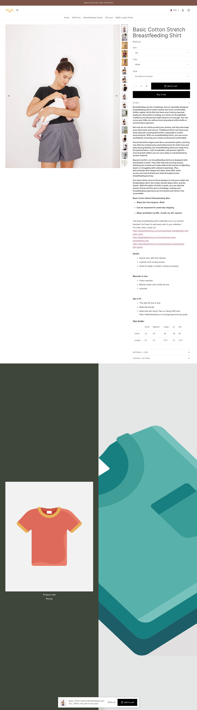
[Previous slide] (8, 96)
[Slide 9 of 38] (125, 96)
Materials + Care (140, 352)
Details (136, 103)
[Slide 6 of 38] (125, 70)
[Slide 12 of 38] (125, 121)
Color (135, 59)
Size (135, 47)
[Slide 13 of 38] (125, 130)
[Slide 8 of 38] (125, 87)
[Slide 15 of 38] (125, 146)
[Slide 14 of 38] (125, 138)
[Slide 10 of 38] (125, 104)
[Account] (183, 10)
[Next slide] (117, 96)
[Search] (17, 10)
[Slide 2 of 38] (125, 37)
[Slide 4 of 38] (125, 54)
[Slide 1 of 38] (125, 28)
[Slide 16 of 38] (125, 155)
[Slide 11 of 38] (125, 113)
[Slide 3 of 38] (125, 45)
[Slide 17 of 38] (125, 163)
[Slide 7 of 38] (125, 79)
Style (135, 71)
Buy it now (161, 94)
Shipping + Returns (141, 358)
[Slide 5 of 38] (125, 62)
